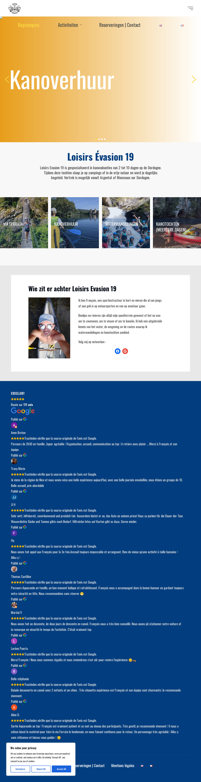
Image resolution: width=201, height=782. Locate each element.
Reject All (41, 769)
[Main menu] (190, 8)
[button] (100, 79)
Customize (20, 769)
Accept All (61, 769)
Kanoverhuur (66, 224)
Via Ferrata (13, 224)
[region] (40, 759)
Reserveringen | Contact (88, 765)
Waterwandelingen (121, 224)
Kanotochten (61, 79)
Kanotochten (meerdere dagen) (171, 227)
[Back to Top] (189, 770)
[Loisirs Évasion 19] (14, 8)
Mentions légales (122, 765)
